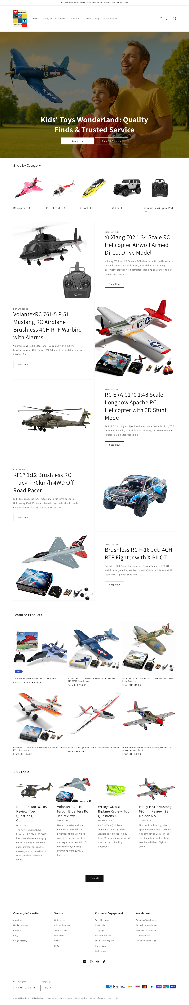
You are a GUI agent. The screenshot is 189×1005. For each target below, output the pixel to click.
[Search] (161, 18)
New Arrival (77, 141)
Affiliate (58, 941)
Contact (17, 930)
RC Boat (83, 208)
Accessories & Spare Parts (159, 208)
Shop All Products (111, 141)
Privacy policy (51, 998)
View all (94, 878)
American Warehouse (146, 920)
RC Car (115, 208)
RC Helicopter (54, 208)
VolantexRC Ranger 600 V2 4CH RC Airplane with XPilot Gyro (93, 747)
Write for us (59, 920)
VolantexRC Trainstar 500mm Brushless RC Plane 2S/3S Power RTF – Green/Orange (40, 748)
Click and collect (62, 925)
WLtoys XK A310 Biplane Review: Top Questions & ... (113, 811)
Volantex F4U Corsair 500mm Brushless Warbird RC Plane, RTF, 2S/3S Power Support (92, 679)
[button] (46, 18)
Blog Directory (20, 941)
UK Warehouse (143, 935)
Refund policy (37, 998)
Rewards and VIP (103, 935)
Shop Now (114, 284)
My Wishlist (100, 925)
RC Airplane (20, 208)
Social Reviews (102, 920)
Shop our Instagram (104, 941)
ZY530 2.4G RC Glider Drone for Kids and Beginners (35, 678)
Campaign (100, 930)
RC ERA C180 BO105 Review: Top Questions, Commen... (31, 813)
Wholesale (59, 935)
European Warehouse (146, 930)
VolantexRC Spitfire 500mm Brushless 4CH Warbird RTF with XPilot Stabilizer (148, 679)
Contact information (98, 998)
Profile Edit (100, 946)
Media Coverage (20, 925)
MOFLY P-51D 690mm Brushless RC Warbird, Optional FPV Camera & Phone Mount (147, 748)
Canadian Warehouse (146, 941)
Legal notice (113, 998)
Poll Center (100, 951)
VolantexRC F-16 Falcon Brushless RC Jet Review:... (72, 811)
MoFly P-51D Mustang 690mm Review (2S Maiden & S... (155, 811)
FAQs (56, 946)
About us (17, 920)
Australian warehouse (146, 925)
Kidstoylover (24, 998)
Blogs (16, 935)
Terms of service (66, 998)
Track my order (61, 930)
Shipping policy (81, 998)
